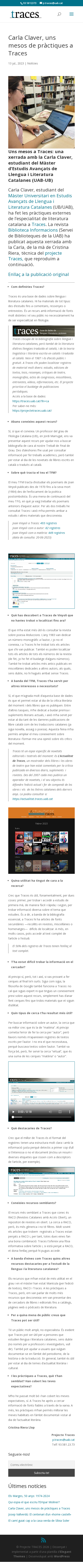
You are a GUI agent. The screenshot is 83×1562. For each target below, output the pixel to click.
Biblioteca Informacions (33, 230)
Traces (39, 224)
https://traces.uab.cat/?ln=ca (30, 401)
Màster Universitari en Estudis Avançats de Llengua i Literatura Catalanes (40, 201)
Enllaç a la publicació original (38, 274)
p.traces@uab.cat (63, 1440)
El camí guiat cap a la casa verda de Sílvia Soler (38, 1520)
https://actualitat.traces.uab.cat (32, 799)
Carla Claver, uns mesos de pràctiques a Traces (39, 1508)
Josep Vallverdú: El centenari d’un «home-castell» (39, 1514)
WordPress (62, 1556)
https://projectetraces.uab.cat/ (32, 410)
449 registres (56, 533)
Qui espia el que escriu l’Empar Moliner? (34, 1502)
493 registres (48, 523)
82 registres (52, 528)
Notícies (32, 63)
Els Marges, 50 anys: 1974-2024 (29, 1496)
